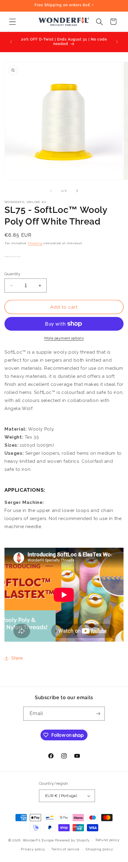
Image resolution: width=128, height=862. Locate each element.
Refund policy (108, 840)
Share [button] (17, 658)
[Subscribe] (97, 714)
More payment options (64, 338)
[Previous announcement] (11, 41)
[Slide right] (77, 190)
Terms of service (65, 849)
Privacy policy (33, 849)
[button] (12, 22)
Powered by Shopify (72, 840)
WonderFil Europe (38, 840)
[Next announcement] (117, 41)
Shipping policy (99, 849)
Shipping (35, 243)
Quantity (12, 274)
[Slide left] (50, 190)
